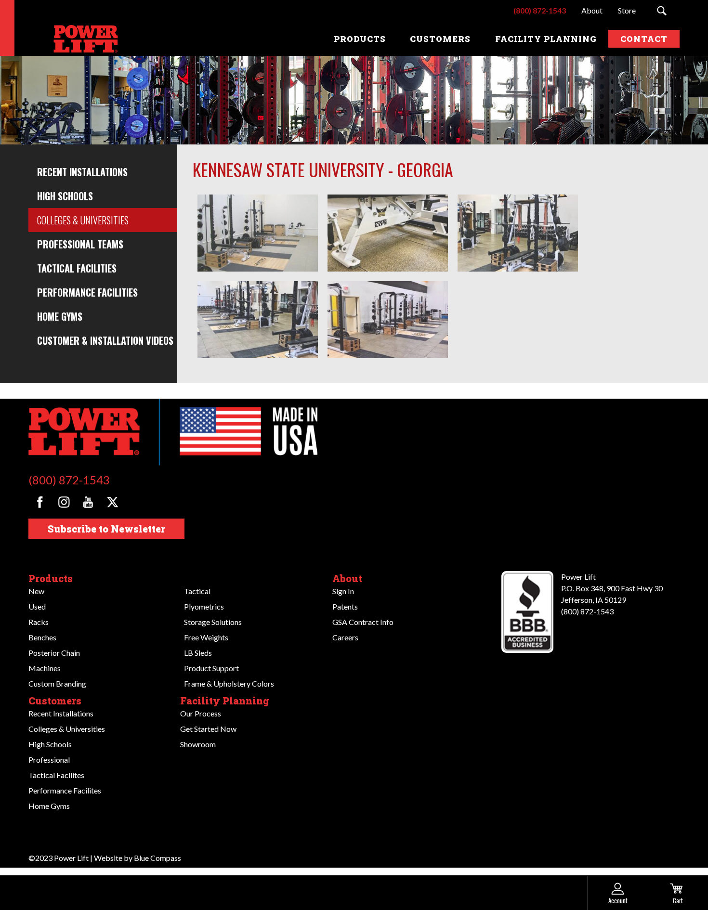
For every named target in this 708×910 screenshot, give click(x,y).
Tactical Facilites (56, 775)
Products (50, 578)
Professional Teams (80, 244)
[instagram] (63, 502)
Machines (44, 668)
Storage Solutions (213, 621)
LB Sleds (198, 652)
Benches (42, 637)
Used (37, 606)
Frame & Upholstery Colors (229, 683)
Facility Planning (224, 700)
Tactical (197, 591)
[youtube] (88, 502)
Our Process (200, 713)
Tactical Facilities (77, 268)
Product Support (211, 668)
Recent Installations (82, 172)
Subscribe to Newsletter (106, 528)
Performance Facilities (87, 292)
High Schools (65, 196)
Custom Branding (57, 683)
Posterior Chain (54, 652)
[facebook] (39, 502)
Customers (54, 700)
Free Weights (206, 637)
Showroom (198, 744)
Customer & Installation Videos (105, 340)
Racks (38, 621)
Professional (49, 759)
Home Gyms (59, 316)
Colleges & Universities (83, 220)
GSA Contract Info (362, 621)
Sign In (343, 591)
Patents (345, 606)
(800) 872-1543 (69, 480)
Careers (345, 637)
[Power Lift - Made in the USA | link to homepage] (83, 38)
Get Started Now (208, 728)
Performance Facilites (64, 790)
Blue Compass (157, 857)
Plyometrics (204, 606)
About (347, 578)
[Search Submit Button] (661, 11)
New (36, 591)
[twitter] (112, 502)
